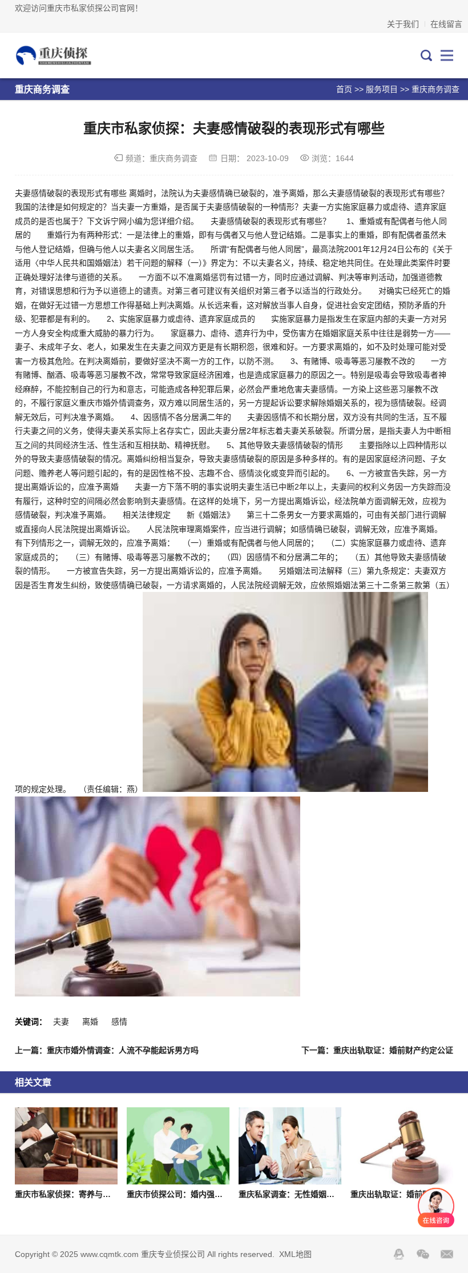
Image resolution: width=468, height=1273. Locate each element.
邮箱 (447, 1254)
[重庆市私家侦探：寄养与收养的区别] (66, 1145)
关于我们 (403, 24)
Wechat (423, 1254)
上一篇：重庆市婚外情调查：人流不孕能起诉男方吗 (107, 1050)
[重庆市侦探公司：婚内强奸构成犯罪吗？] (178, 1145)
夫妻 (61, 1021)
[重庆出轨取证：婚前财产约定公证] (401, 1145)
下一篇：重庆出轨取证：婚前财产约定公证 (377, 1050)
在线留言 (446, 24)
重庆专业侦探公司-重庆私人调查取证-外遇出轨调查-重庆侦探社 (65, 55)
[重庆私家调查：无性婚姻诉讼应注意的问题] (290, 1145)
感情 (119, 1021)
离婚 (90, 1021)
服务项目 (382, 89)
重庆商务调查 (435, 89)
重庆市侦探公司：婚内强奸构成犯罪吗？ (199, 1194)
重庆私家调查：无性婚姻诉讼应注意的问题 (314, 1194)
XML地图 (295, 1254)
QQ (399, 1254)
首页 (344, 89)
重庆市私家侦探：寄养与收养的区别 (79, 1194)
